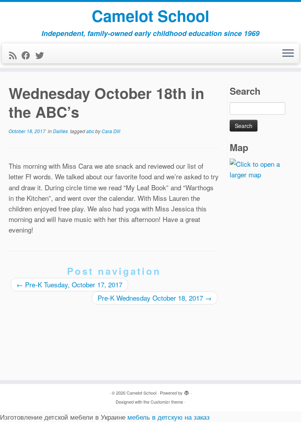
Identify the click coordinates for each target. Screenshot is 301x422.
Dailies (61, 131)
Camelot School (150, 15)
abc (90, 131)
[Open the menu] (288, 54)
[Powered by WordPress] (186, 391)
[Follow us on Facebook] (28, 55)
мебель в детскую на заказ (168, 417)
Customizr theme (166, 402)
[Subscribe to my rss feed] (15, 55)
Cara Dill (111, 131)
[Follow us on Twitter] (42, 55)
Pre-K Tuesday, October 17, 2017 (69, 284)
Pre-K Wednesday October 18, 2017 (155, 298)
